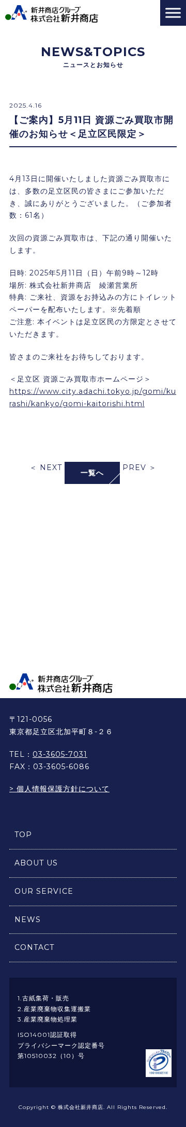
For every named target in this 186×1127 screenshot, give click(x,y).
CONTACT (34, 947)
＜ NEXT (45, 467)
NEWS (27, 919)
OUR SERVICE (43, 891)
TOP (23, 834)
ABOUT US (36, 863)
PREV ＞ (139, 467)
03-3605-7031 (60, 754)
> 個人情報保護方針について (59, 788)
